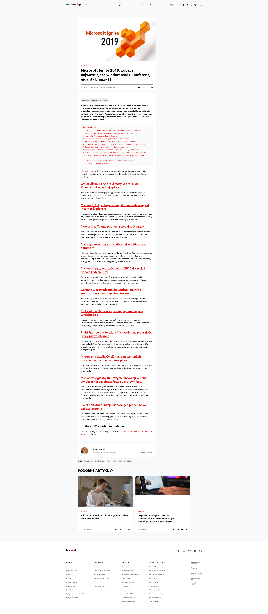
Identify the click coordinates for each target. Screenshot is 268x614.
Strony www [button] (90, 5)
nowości (118, 461)
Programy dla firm (155, 598)
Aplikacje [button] (121, 5)
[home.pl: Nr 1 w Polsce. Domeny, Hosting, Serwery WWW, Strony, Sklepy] (71, 551)
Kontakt (68, 578)
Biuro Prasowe (70, 586)
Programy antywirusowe (157, 571)
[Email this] (151, 87)
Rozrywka (153, 5)
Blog (95, 582)
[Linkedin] (182, 4)
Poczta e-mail (126, 590)
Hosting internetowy (128, 571)
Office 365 (128, 461)
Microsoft (110, 461)
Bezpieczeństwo (107, 5)
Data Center (70, 590)
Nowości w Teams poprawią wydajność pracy (112, 226)
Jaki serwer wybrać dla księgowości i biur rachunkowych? (105, 517)
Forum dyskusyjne (100, 575)
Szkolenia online (154, 586)
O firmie (69, 575)
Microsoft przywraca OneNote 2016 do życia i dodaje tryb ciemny (113, 270)
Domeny (124, 567)
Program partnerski (100, 586)
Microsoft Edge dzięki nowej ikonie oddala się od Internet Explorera (115, 207)
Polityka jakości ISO (72, 598)
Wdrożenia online (154, 590)
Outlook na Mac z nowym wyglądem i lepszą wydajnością (112, 313)
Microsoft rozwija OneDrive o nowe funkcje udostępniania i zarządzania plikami (111, 358)
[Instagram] (194, 4)
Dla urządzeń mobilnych (156, 575)
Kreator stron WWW (128, 594)
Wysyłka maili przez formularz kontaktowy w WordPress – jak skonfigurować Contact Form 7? (157, 518)
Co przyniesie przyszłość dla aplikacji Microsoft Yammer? (114, 246)
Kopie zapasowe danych (156, 594)
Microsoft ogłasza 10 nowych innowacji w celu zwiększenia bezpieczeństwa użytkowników (113, 380)
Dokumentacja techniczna (102, 571)
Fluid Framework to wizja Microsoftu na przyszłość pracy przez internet (116, 334)
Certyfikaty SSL (126, 578)
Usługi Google (153, 582)
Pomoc (96, 567)
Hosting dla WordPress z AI (130, 575)
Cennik (68, 567)
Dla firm (84, 66)
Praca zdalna (153, 567)
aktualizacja (87, 461)
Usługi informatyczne (128, 601)
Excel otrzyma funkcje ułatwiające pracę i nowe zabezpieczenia (114, 407)
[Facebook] (190, 4)
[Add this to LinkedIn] (142, 87)
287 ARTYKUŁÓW (146, 452)
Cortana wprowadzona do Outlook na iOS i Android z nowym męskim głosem (111, 291)
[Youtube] (186, 4)
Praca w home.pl (71, 582)
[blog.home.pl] (73, 4)
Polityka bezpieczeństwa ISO (75, 594)
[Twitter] (179, 4)
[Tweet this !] (138, 87)
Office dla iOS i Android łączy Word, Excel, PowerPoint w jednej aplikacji (110, 185)
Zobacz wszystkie (155, 601)
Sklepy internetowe (128, 582)
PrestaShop (125, 586)
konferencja (99, 461)
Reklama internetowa (128, 598)
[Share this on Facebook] (146, 87)
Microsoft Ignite (88, 171)
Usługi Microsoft (154, 578)
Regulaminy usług (72, 571)
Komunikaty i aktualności (102, 578)
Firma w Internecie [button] (137, 5)
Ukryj (95, 127)
